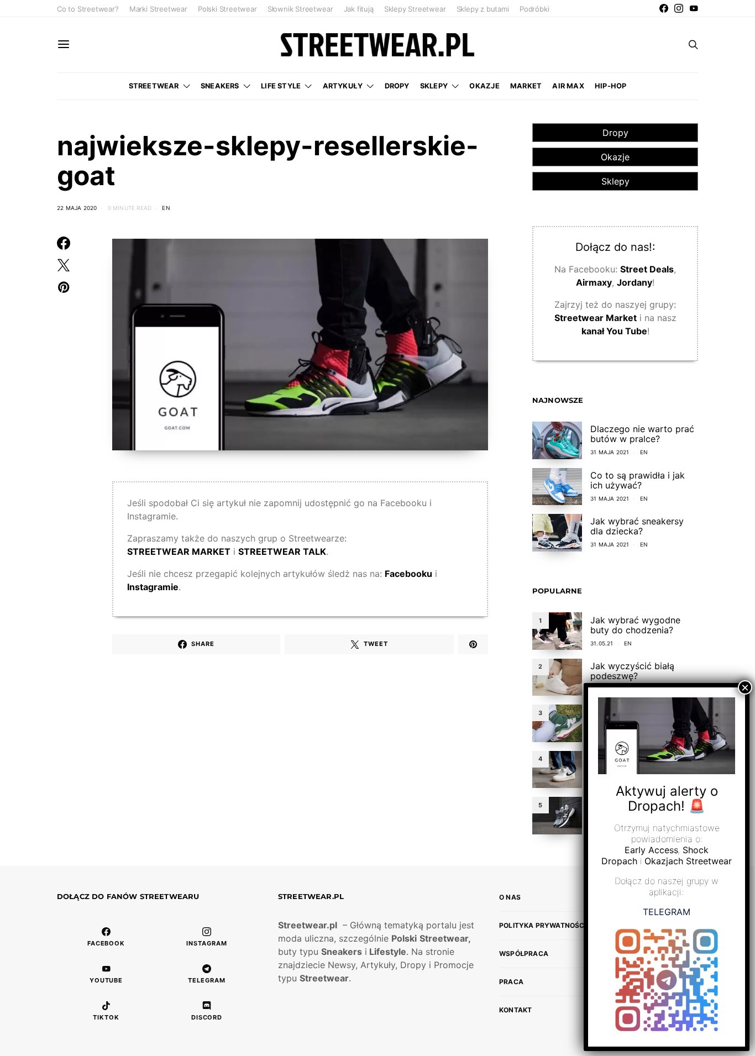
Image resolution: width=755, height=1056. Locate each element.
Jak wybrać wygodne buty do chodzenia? (635, 624)
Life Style (281, 86)
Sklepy (434, 86)
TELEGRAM (666, 911)
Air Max (568, 86)
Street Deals (647, 269)
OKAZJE (484, 86)
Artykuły (343, 86)
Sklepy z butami (483, 8)
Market (526, 86)
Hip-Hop (610, 86)
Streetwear (154, 86)
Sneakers (220, 86)
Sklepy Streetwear (415, 8)
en (166, 207)
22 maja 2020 (77, 207)
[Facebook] (663, 8)
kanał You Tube (614, 331)
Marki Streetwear (158, 8)
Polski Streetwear (227, 8)
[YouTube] (693, 8)
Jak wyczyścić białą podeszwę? (632, 670)
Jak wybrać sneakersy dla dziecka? (637, 526)
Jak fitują (359, 8)
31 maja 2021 (609, 452)
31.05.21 (602, 643)
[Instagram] (678, 8)
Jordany (634, 282)
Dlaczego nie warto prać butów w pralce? (642, 433)
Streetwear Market (595, 317)
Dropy (397, 86)
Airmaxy (594, 282)
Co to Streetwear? (88, 8)
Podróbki (534, 8)
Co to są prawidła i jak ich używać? (637, 480)
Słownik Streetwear (300, 8)
